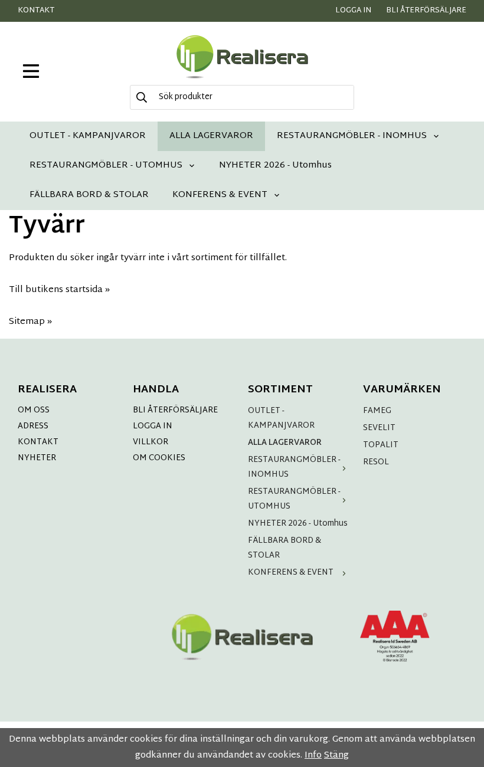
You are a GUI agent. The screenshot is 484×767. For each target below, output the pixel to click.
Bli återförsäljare (426, 11)
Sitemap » (30, 322)
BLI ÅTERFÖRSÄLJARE (175, 410)
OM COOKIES (159, 458)
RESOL (376, 462)
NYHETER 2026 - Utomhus (275, 165)
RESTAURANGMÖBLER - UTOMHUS (106, 165)
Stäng (336, 755)
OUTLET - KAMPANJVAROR (88, 136)
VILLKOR (150, 442)
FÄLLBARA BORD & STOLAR (89, 195)
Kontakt (36, 11)
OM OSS (34, 410)
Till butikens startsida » (59, 290)
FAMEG (377, 411)
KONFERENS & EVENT (219, 195)
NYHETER (37, 458)
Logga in (353, 11)
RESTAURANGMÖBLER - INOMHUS (352, 136)
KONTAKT (38, 442)
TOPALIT (380, 445)
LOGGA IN (152, 426)
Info (313, 755)
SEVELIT (379, 428)
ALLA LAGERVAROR (211, 136)
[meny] (31, 71)
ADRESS (33, 426)
